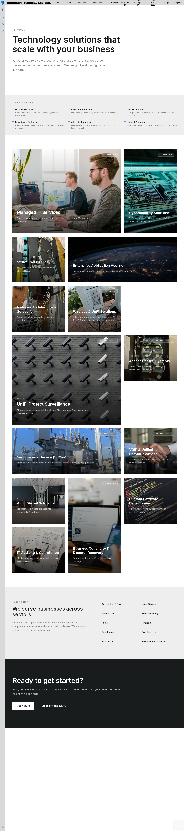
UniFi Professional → (25, 109)
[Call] (2, 16)
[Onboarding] (2, 30)
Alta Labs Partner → (81, 122)
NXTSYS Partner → (136, 109)
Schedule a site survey (54, 705)
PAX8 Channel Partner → (83, 109)
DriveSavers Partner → (26, 122)
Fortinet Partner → (136, 122)
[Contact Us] (2, 9)
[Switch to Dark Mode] (2, 826)
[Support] (2, 23)
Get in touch (23, 705)
